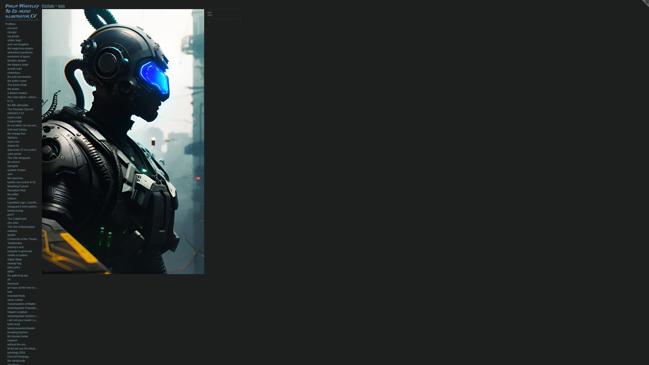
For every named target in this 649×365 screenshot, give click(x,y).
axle (10, 174)
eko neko (12, 222)
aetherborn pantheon (19, 52)
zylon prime (14, 153)
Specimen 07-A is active (21, 149)
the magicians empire (20, 48)
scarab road (14, 68)
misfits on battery (17, 255)
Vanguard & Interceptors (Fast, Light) (23, 206)
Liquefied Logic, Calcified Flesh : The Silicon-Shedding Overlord (23, 202)
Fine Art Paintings (18, 356)
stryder (11, 235)
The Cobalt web (17, 218)
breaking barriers (17, 332)
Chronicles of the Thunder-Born (23, 239)
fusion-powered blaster (21, 328)
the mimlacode (16, 360)
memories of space (18, 56)
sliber (10, 271)
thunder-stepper (16, 60)
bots (61, 6)
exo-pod (12, 28)
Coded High (14, 121)
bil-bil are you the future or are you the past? (23, 348)
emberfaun (13, 72)
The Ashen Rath (17, 84)
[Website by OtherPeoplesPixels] (642, 7)
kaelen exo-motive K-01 (21, 182)
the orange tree (16, 133)
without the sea (16, 344)
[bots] (123, 141)
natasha (12, 230)
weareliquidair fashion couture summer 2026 (23, 316)
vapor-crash (14, 117)
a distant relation (17, 93)
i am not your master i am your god (23, 320)
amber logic (14, 40)
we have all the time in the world (23, 287)
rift (8, 279)
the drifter (13, 194)
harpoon (12, 340)
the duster (13, 89)
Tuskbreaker (14, 243)
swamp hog (14, 263)
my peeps (13, 36)
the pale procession (19, 76)
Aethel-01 (13, 145)
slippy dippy (14, 259)
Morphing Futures (18, 186)
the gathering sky (17, 275)
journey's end (15, 247)
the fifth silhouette (17, 105)
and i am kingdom (18, 44)
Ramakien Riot (16, 190)
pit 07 (10, 214)
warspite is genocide (19, 251)
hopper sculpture (17, 312)
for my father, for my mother (23, 125)
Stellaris (12, 137)
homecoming (15, 210)
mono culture (15, 299)
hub (9, 291)
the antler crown (17, 80)
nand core (13, 141)
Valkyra (11, 198)
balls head (13, 324)
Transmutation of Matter (21, 303)
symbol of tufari (16, 170)
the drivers (13, 162)
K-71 (10, 101)
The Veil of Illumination (21, 226)
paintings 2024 (16, 352)
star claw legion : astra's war (23, 97)
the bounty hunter (17, 336)
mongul (11, 32)
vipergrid (12, 166)
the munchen (15, 178)
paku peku (13, 267)
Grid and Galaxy (17, 129)
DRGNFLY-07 (15, 113)
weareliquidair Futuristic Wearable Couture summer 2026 (23, 308)
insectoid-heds (16, 295)
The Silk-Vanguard (18, 157)
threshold (13, 283)
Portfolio (10, 24)
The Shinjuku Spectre (20, 109)
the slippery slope (18, 64)
